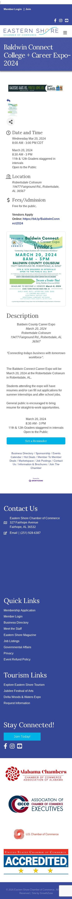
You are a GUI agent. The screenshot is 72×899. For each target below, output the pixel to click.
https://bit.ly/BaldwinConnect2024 (36, 221)
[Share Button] (10, 122)
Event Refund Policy (17, 659)
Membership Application (19, 610)
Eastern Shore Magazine (20, 635)
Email (13, 532)
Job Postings (43, 461)
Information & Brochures (32, 464)
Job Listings (11, 641)
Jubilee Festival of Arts (18, 691)
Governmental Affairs (17, 647)
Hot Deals (29, 457)
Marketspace (26, 461)
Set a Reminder (36, 441)
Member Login (13, 9)
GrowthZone (46, 893)
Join (28, 9)
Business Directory (22, 453)
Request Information (17, 703)
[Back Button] (8, 101)
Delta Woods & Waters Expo (22, 697)
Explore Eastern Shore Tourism (24, 684)
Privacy (8, 653)
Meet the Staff (13, 628)
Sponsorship (43, 453)
